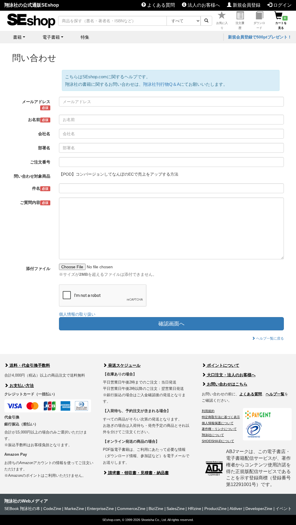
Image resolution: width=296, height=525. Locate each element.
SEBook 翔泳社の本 (22, 508)
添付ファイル (38, 268)
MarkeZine (74, 508)
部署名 (44, 148)
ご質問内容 (34, 202)
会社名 (44, 133)
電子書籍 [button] (51, 37)
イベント (283, 508)
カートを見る (281, 22)
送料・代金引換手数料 (29, 365)
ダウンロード (259, 25)
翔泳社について (213, 435)
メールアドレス (36, 104)
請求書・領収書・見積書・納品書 (138, 472)
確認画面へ (171, 324)
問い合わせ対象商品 (32, 176)
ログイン (282, 5)
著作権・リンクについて (219, 429)
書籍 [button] (17, 37)
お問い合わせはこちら (226, 384)
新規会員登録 (246, 5)
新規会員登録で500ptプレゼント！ (260, 37)
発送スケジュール (123, 365)
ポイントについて (222, 365)
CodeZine (52, 508)
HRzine (194, 508)
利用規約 (208, 411)
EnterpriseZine (100, 508)
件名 (40, 188)
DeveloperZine (258, 508)
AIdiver (236, 508)
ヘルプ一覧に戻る (269, 338)
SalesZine (175, 508)
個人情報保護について (218, 423)
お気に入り (222, 25)
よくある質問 (160, 5)
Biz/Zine (156, 508)
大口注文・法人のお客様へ (231, 375)
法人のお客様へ (203, 5)
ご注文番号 (40, 162)
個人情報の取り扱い (77, 314)
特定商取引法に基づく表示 (221, 417)
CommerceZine (131, 508)
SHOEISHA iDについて (218, 441)
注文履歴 (240, 25)
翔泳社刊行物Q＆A (161, 84)
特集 (85, 37)
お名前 (38, 119)
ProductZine (215, 508)
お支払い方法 (21, 385)
